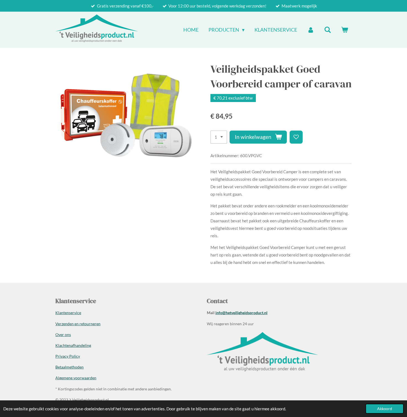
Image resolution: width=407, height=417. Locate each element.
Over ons (63, 334)
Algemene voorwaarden (75, 377)
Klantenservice (68, 312)
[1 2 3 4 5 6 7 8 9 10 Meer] (218, 137)
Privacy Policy (67, 356)
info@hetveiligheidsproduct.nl (241, 312)
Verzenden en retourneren (78, 323)
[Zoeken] (328, 30)
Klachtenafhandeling (73, 345)
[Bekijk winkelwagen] (345, 30)
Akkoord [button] (384, 408)
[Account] (310, 30)
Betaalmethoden (69, 367)
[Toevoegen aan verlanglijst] (296, 137)
